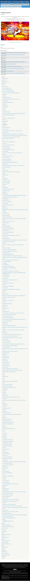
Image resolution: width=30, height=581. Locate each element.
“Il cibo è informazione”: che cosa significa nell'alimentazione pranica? (11, 66)
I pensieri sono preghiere (6, 215)
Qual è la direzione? (5, 367)
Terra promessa (5, 434)
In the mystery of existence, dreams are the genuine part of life (11, 235)
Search (6, 6)
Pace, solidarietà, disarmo (6, 347)
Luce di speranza (5, 287)
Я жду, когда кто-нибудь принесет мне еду (9, 517)
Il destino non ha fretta (6, 222)
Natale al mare (5, 306)
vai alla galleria (18, 42)
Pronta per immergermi (6, 363)
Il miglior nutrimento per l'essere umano (8, 228)
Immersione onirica (5, 233)
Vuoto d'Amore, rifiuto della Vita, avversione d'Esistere (10, 483)
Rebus (3, 373)
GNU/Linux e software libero (6, 534)
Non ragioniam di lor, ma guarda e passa (8, 317)
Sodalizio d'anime (5, 404)
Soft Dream (4, 406)
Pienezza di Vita (5, 359)
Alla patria (2, 59)
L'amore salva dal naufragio (6, 247)
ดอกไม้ (4, 519)
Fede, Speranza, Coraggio (6, 181)
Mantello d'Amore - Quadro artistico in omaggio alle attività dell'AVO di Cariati (14, 295)
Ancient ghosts (5, 103)
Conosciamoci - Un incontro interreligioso (8, 526)
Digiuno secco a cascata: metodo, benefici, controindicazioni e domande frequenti (13, 73)
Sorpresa (4, 415)
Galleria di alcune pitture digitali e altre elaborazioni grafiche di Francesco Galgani (13, 61)
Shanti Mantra (5, 398)
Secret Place (4, 390)
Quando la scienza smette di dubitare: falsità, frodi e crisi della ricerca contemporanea (13, 52)
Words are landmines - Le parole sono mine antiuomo (10, 501)
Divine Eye (4, 154)
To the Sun (4, 450)
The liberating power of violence (7, 442)
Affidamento (4, 94)
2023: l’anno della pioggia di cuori (7, 89)
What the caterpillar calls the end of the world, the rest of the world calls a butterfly (14, 491)
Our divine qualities (5, 339)
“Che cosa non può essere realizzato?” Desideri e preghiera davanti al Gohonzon (13, 68)
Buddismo (3, 523)
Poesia (3, 545)
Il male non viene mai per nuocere (7, 227)
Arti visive (4, 9)
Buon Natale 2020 (5, 121)
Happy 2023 (4, 206)
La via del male (5, 269)
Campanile (4, 122)
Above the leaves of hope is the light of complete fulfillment (11, 92)
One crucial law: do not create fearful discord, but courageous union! (12, 334)
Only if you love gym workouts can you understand (10, 336)
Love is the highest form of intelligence (8, 286)
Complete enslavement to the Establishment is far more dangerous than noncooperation (15, 135)
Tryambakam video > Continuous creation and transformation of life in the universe (14, 461)
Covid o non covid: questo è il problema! (8, 144)
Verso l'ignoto (5, 477)
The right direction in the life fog (7, 444)
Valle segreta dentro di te (6, 471)
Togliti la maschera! (5, 452)
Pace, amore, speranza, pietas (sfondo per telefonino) (10, 345)
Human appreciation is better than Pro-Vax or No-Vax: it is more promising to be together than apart (15, 210)
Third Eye (4, 447)
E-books (2, 4)
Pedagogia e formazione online (6, 543)
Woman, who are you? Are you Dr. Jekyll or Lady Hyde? (11, 499)
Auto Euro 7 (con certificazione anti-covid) (9, 118)
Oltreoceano (4, 331)
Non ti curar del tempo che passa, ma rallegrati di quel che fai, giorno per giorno (14, 319)
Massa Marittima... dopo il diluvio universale (9, 297)
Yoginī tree (4, 502)
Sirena (3, 401)
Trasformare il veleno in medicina (7, 458)
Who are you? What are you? (7, 496)
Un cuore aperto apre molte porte (7, 463)
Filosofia (3, 532)
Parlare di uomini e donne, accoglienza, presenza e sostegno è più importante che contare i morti (15, 349)
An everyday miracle (5, 100)
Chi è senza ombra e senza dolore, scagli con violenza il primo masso (12, 130)
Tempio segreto (5, 433)
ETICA (6, 4)
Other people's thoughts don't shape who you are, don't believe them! (12, 337)
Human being (5, 212)
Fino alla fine (4, 184)
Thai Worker (4, 436)
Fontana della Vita (5, 187)
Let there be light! (5, 278)
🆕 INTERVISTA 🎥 (12, 4)
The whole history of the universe (7, 445)
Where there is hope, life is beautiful (8, 493)
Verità (3, 474)
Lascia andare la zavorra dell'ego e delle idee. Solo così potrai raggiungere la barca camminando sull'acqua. (14, 273)
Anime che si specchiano (6, 111)
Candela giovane (5, 124)
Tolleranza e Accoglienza (6, 453)
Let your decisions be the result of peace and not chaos (10, 279)
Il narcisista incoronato (6, 230)
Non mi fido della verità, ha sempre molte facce (9, 314)
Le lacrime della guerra (6, 275)
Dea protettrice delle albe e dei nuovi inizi (8, 149)
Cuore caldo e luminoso (6, 146)
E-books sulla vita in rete (5, 81)
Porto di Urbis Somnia (6, 362)
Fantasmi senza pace (5, 174)
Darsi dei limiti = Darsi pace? (7, 148)
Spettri (4, 425)
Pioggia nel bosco (5, 360)
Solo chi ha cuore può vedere (7, 412)
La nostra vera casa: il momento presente (8, 266)
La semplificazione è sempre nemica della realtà (9, 267)
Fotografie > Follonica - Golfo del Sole (8, 189)
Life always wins (5, 281)
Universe (4, 469)
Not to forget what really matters (7, 320)
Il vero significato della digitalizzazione (8, 232)
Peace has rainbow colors (6, 352)
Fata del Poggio (5, 178)
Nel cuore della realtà (6, 308)
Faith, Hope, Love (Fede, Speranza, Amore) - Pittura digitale (11, 171)
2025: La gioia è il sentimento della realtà (8, 91)
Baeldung (22, 4)
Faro (1, 57)
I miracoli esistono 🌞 (6, 213)
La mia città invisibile (6, 264)
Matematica (3, 539)
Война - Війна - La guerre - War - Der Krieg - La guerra (10, 511)
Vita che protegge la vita (6, 482)
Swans (4, 431)
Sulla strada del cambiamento (6, 554)
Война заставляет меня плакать (7, 513)
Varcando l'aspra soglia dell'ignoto (7, 472)
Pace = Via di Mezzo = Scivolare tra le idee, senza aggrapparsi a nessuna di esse (14, 343)
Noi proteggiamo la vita (6, 311)
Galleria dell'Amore (5, 193)
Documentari (4, 529)
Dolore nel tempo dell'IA (13, 6)
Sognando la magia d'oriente (7, 408)
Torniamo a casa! (5, 455)
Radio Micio (4, 83)
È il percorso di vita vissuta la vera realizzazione (9, 504)
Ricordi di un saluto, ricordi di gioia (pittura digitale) (10, 381)
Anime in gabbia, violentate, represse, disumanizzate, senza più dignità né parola (14, 113)
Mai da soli (4, 292)
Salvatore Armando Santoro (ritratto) (8, 385)
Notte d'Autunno (5, 322)
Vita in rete (3, 80)
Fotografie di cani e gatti (6, 190)
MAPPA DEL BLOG (5, 78)
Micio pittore (4, 301)
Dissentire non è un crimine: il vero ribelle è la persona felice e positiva (12, 152)
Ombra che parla (5, 332)
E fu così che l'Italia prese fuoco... (7, 160)
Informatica (3, 535)
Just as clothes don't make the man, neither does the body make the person (13, 244)
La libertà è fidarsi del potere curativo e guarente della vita (11, 259)
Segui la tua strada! (5, 395)
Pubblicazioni (4, 550)
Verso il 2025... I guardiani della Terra (8, 475)
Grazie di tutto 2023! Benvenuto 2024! (8, 204)
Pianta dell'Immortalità (6, 357)
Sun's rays (4, 430)
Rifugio (4, 382)
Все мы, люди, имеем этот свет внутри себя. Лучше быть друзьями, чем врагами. (15, 514)
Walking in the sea (5, 485)
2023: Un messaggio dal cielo (7, 88)
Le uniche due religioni (6, 276)
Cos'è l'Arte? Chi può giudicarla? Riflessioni (9, 141)
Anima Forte (4, 110)
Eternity (4, 168)
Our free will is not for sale (6, 342)
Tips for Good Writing (6, 449)
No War (4, 309)
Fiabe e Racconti (4, 531)
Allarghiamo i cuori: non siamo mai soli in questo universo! (11, 99)
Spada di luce (4, 417)
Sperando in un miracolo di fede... (7, 419)
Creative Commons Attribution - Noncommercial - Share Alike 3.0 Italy (18, 571)
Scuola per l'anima (5, 389)
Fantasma (4, 173)
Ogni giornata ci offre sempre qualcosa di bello (9, 325)
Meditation (4, 298)
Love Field (4, 284)
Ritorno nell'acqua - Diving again (7, 384)
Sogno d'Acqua (5, 411)
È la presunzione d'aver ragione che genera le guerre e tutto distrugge (12, 505)
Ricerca (4, 378)
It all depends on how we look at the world (9, 241)
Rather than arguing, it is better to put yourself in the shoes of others (12, 370)
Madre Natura (5, 290)
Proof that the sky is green (6, 365)
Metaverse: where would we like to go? (8, 300)
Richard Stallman (4, 551)
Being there (4, 119)
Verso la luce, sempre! (6, 480)
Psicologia (3, 548)
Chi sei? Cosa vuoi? (5, 129)
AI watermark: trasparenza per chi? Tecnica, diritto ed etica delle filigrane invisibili (13, 54)
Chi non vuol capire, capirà (6, 127)
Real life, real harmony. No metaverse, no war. (9, 371)
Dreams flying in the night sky (7, 159)
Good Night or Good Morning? (7, 201)
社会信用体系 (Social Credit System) (8, 521)
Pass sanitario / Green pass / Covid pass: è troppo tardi (10, 351)
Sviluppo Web (4, 556)
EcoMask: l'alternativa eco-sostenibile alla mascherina (10, 162)
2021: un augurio (5, 86)
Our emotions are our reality (7, 340)
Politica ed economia (5, 546)
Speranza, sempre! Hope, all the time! (8, 423)
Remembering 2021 (5, 376)
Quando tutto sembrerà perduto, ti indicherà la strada (10, 368)
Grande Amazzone (5, 203)
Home (1, 9)
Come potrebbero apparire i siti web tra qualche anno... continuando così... (13, 133)
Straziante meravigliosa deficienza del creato (9, 428)
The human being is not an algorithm (8, 441)
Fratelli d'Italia (5, 192)
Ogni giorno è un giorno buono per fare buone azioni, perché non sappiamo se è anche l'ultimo (15, 328)
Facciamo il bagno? (5, 170)
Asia (3, 116)
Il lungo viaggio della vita (6, 225)
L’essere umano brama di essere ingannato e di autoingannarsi (11, 289)
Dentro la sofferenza (5, 151)
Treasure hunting (5, 460)
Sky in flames (5, 403)
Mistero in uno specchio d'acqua (7, 303)
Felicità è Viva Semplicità (6, 182)
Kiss (3, 246)
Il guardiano (4, 224)
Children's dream (5, 132)
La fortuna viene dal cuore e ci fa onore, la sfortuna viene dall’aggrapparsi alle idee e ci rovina (15, 258)
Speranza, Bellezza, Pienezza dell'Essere (8, 422)
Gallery (20, 6)
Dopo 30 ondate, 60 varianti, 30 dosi (8, 155)
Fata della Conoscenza (6, 179)
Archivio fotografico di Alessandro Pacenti (9, 114)
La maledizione (5, 263)
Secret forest (4, 392)
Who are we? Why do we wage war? (8, 494)
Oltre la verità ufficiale (5, 542)
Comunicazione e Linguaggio (6, 524)
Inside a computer (5, 236)
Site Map (17, 4)
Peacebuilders (5, 354)
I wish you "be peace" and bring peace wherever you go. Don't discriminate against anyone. (14, 219)
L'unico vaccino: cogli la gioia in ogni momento (9, 249)
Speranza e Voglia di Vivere (6, 420)
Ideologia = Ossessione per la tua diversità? (9, 221)
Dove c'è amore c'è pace (6, 157)
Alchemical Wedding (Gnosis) (7, 97)
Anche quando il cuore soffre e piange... (8, 102)
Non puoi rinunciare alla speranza (7, 316)
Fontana (4, 185)
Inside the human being (6, 238)
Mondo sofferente (5, 305)
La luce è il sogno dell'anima (7, 261)
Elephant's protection (6, 163)
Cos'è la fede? (4, 143)
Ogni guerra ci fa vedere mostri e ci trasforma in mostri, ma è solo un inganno (13, 329)
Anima (4, 108)
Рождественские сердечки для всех (8, 516)
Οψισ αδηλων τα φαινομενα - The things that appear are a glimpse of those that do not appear (15, 508)
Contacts (2, 6)
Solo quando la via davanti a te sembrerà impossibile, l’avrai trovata (12, 414)
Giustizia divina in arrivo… (6, 200)
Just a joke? (4, 243)
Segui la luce (4, 393)
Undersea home (5, 466)
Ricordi (4, 379)
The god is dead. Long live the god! (8, 439)
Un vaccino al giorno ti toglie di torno (8, 464)
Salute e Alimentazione (5, 553)
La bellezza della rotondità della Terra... (8, 254)
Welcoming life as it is (6, 488)
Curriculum (27, 4)
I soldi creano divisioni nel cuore (7, 216)
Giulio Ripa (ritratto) (5, 198)
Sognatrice (4, 409)
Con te (4, 140)
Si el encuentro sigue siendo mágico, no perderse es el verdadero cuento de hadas (14, 400)
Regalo (4, 374)
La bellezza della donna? (6, 252)
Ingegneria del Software (5, 537)
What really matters (5, 490)
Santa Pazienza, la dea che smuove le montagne (9, 387)
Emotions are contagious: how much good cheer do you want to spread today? (14, 165)
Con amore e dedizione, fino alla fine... (8, 138)
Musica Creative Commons (6, 540)
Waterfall (4, 486)
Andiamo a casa (5, 105)
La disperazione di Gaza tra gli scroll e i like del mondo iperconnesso (12, 255)
